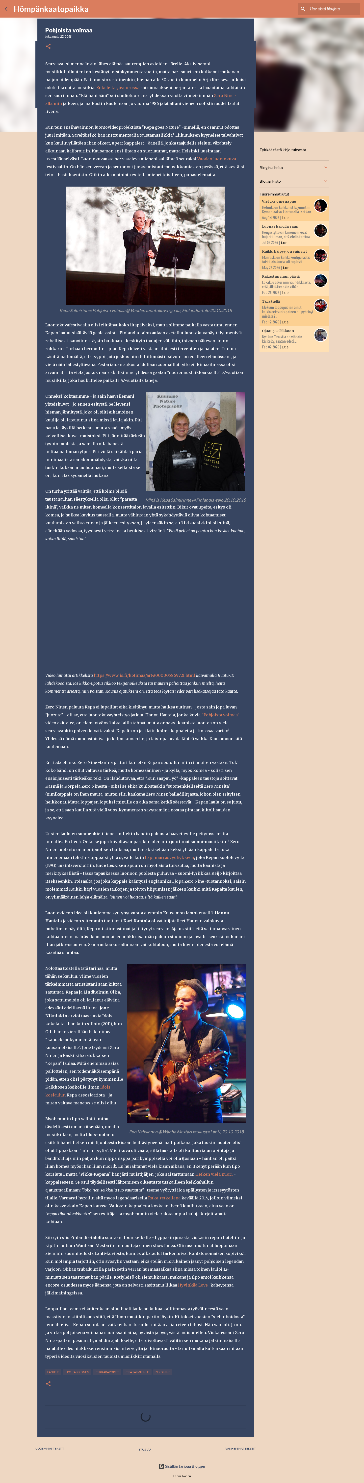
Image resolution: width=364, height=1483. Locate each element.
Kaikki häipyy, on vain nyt (284, 251)
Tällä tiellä (271, 301)
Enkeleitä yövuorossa (117, 87)
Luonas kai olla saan (280, 226)
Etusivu (145, 1449)
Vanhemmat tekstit (240, 1448)
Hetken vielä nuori (214, 1174)
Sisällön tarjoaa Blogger (185, 1466)
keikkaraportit (107, 1372)
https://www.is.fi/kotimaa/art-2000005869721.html (144, 675)
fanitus (53, 1372)
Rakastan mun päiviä (281, 276)
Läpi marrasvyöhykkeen (169, 857)
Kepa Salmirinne (137, 1372)
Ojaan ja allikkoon (278, 331)
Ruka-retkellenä (164, 1197)
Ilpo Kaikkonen (77, 1372)
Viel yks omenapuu (279, 201)
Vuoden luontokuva (216, 158)
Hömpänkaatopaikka (51, 9)
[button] (48, 46)
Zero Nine (162, 1372)
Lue (285, 218)
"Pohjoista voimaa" (220, 714)
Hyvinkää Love (193, 1285)
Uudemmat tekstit (49, 1448)
